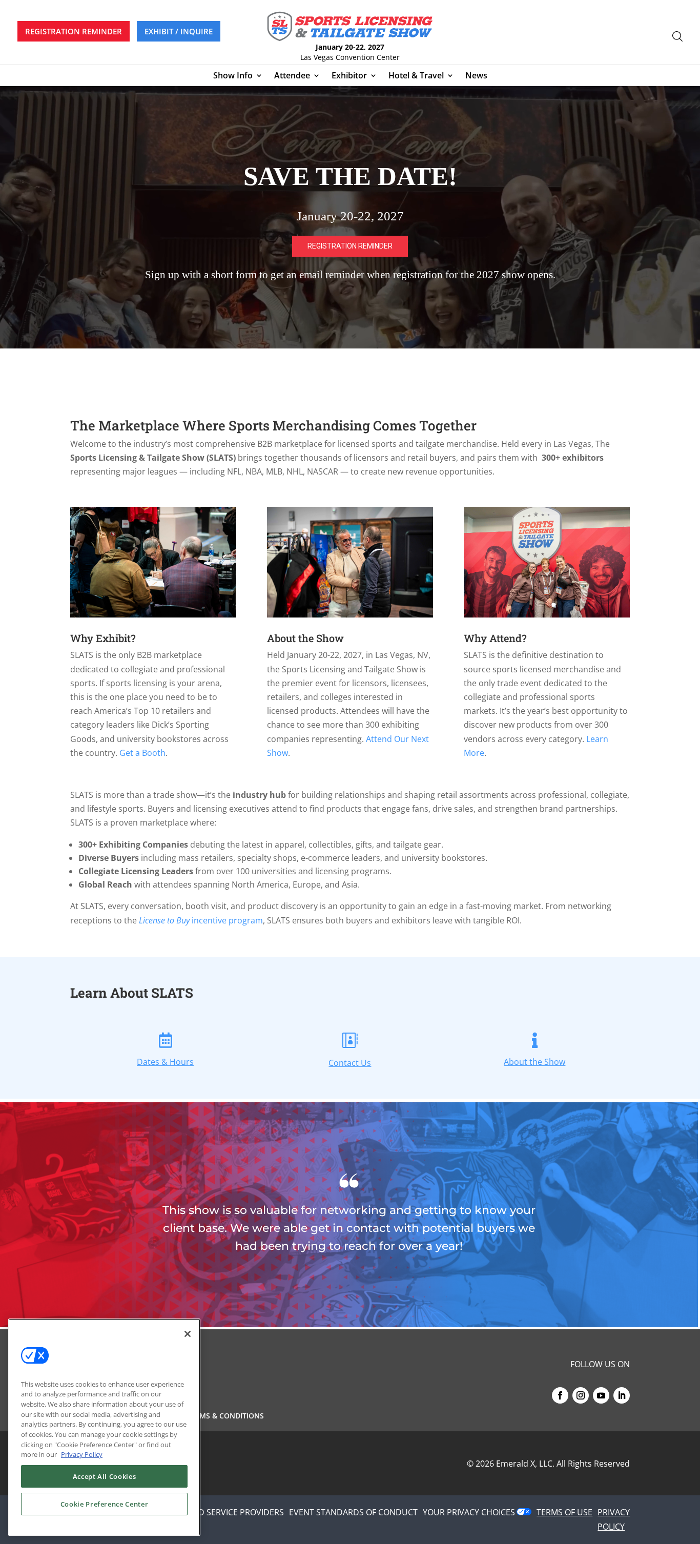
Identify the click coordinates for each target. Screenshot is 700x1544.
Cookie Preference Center (104, 1504)
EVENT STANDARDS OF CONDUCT (353, 1512)
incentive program (201, 920)
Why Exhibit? (103, 638)
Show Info (233, 76)
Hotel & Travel (416, 76)
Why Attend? (495, 638)
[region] (350, 217)
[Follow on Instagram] (580, 1395)
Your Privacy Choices (469, 1512)
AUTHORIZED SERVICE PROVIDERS (219, 1512)
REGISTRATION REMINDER (73, 31)
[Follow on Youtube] (601, 1395)
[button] (350, 217)
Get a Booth (142, 752)
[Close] (187, 1334)
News (476, 76)
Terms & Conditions (225, 1416)
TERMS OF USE (564, 1512)
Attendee (292, 76)
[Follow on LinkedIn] (621, 1395)
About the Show (305, 638)
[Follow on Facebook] (560, 1395)
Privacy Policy (81, 1454)
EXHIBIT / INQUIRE (179, 31)
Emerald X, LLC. (525, 1463)
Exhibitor (349, 76)
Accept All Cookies (104, 1476)
